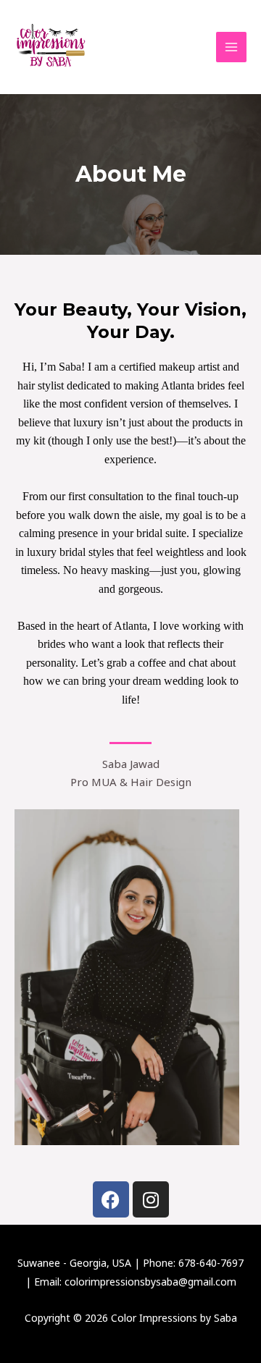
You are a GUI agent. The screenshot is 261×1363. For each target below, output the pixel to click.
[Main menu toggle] (231, 47)
